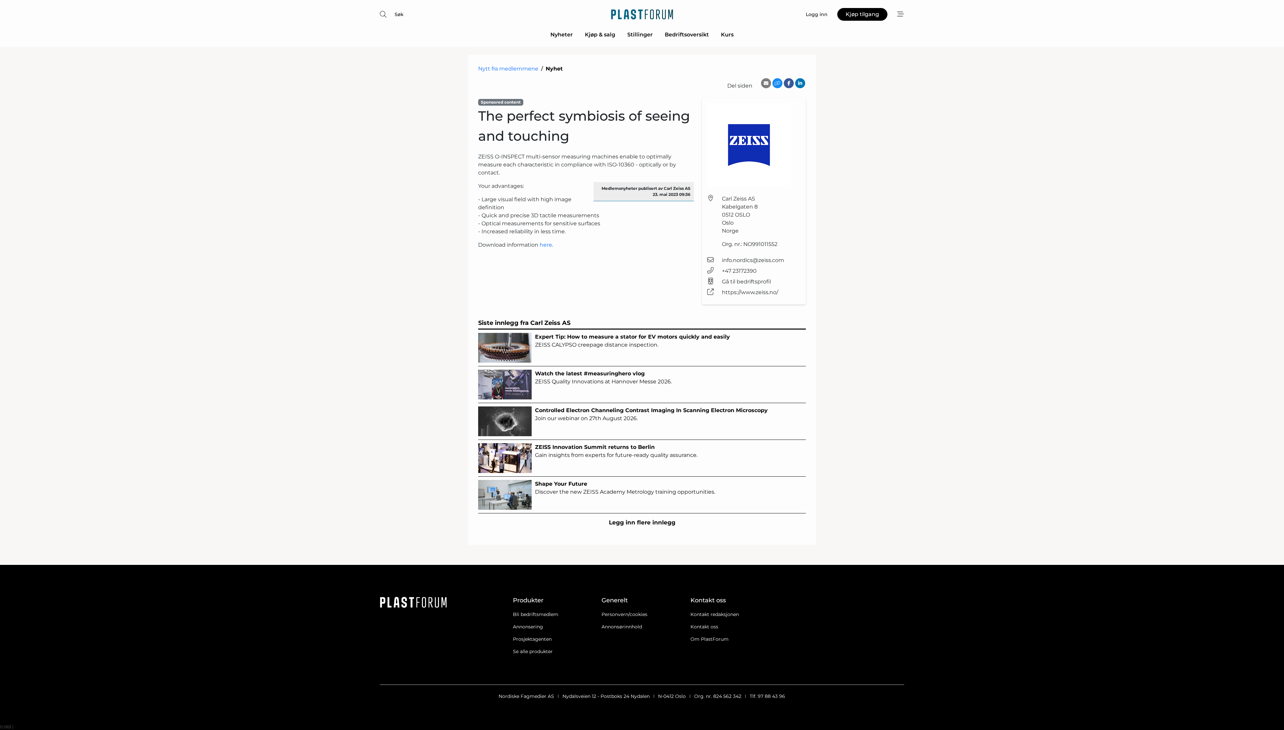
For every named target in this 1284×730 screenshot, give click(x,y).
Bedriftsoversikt (687, 34)
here (546, 245)
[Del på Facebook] (789, 83)
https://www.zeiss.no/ (750, 292)
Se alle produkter (533, 651)
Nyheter (561, 34)
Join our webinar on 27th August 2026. (651, 414)
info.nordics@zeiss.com (753, 260)
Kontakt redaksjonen (714, 614)
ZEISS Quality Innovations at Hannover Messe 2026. (603, 377)
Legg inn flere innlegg (642, 522)
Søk (399, 14)
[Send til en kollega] (766, 83)
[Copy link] (777, 83)
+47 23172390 (739, 271)
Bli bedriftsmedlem (535, 614)
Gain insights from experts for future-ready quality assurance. (616, 451)
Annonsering (528, 627)
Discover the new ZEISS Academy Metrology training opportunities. (625, 488)
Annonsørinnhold (622, 627)
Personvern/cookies (624, 614)
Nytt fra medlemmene (508, 69)
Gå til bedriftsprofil (746, 281)
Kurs (727, 34)
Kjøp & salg (600, 34)
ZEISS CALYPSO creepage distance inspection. (632, 341)
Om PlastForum (709, 639)
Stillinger (640, 34)
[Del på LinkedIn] (800, 83)
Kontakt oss (704, 627)
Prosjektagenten (532, 639)
